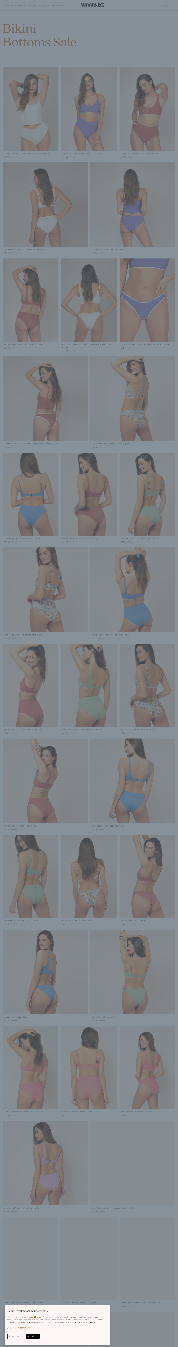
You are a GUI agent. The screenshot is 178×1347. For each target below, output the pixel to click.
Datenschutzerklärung (20, 1328)
